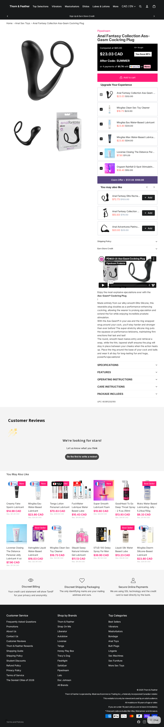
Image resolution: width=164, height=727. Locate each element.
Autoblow (62, 636)
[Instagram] (144, 722)
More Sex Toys (116, 665)
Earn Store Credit (105, 248)
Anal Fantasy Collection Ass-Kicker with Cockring (126, 211)
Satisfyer (62, 665)
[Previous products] (147, 187)
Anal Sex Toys (22, 23)
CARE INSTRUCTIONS (111, 386)
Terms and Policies (15, 722)
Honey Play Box (65, 650)
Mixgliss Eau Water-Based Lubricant (136, 122)
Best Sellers (114, 621)
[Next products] (154, 187)
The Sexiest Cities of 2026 (20, 680)
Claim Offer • (127, 179)
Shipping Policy (104, 241)
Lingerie (112, 650)
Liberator (62, 631)
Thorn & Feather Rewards (19, 646)
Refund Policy (13, 665)
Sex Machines (115, 655)
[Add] (44, 495)
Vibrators (113, 626)
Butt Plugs (113, 646)
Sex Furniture (115, 660)
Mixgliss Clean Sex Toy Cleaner (133, 107)
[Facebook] (139, 722)
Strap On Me (64, 626)
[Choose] (22, 495)
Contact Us (12, 636)
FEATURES (104, 372)
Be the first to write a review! (82, 456)
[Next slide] (154, 16)
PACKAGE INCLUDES (110, 393)
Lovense (61, 641)
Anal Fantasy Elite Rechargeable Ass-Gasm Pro (126, 196)
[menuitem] (115, 6)
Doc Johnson (64, 680)
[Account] (147, 6)
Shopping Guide (14, 650)
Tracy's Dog (63, 655)
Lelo (59, 675)
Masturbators (115, 631)
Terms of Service (15, 675)
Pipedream (103, 30)
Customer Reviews (16, 641)
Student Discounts (16, 660)
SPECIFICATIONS (107, 365)
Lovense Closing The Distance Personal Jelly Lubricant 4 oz (136, 152)
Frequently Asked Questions (21, 621)
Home (9, 23)
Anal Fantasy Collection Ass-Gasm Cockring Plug (136, 92)
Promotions (12, 626)
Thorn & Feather (65, 621)
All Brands (62, 685)
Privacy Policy (13, 670)
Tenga (60, 646)
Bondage (113, 636)
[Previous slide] (7, 16)
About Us (11, 631)
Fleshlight (62, 660)
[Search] (140, 6)
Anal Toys (113, 641)
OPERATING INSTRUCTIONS (114, 379)
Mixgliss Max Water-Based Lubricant (136, 137)
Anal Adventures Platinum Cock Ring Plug (126, 226)
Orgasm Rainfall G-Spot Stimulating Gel (136, 166)
